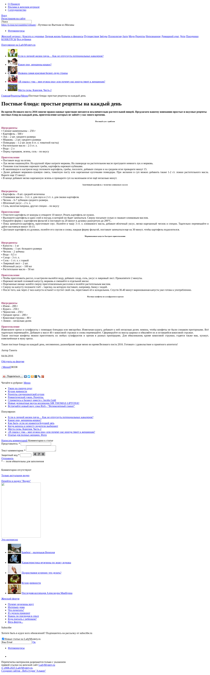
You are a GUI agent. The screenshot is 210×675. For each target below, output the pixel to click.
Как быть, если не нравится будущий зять (31, 423)
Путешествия (91, 36)
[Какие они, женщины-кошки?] (12, 64)
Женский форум (10, 598)
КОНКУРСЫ (8, 39)
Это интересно (9, 539)
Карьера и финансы (72, 36)
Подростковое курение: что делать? (41, 572)
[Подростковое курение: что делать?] (14, 572)
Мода (132, 36)
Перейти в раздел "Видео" (16, 481)
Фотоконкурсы (16, 30)
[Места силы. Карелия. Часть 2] (12, 90)
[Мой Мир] (36, 376)
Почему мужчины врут (21, 604)
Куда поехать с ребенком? (22, 619)
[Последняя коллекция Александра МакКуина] (14, 593)
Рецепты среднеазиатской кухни (26, 394)
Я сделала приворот (19, 613)
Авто (125, 36)
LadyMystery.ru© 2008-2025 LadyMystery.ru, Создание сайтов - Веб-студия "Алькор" (28, 668)
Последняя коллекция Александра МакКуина (47, 593)
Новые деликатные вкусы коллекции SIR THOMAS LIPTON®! (43, 403)
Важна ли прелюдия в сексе (23, 616)
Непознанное (153, 36)
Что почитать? (16, 610)
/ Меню (5, 367)
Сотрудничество (17, 10)
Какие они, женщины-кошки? (35, 64)
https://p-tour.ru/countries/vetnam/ (18, 24)
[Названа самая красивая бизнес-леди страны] (12, 73)
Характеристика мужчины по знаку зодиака (46, 562)
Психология (115, 36)
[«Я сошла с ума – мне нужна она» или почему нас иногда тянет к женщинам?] (12, 81)
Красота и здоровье (33, 36)
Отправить (7, 458)
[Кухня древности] (14, 583)
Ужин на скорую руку (20, 388)
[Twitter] (29, 376)
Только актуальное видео (15, 475)
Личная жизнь (53, 36)
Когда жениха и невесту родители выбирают (33, 426)
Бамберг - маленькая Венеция (38, 552)
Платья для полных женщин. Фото (27, 435)
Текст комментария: (13, 450)
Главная (5, 95)
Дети (182, 36)
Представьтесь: (10, 443)
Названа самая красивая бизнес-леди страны (43, 73)
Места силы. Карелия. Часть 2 (35, 90)
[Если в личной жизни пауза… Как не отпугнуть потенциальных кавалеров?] (12, 56)
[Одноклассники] (32, 376)
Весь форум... (15, 622)
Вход (4, 15)
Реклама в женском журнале (24, 7)
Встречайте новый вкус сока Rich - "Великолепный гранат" (41, 406)
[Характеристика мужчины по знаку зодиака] (14, 562)
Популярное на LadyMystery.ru (18, 44)
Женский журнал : (11, 36)
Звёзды (103, 36)
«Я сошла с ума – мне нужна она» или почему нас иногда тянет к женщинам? (61, 81)
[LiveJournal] (39, 376)
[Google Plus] (42, 376)
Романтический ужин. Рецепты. (26, 397)
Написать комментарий (14, 440)
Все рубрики (24, 39)
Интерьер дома (16, 607)
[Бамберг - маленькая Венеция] (14, 552)
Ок (34, 642)
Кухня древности (17, 391)
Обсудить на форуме (12, 361)
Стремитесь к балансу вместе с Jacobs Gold (32, 400)
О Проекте (14, 4)
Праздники (192, 36)
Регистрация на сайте (13, 18)
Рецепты (140, 36)
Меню (24, 95)
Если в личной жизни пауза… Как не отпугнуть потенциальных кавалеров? (61, 56)
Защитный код (10, 455)
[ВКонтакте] (25, 376)
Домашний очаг (170, 36)
